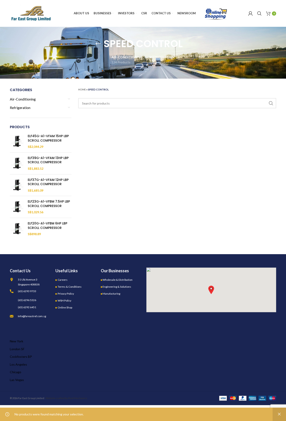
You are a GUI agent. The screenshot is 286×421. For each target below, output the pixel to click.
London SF (17, 349)
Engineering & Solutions (117, 286)
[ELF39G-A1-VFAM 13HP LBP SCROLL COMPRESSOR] (17, 163)
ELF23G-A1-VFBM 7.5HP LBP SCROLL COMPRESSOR (49, 203)
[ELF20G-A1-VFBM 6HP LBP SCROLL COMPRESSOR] (17, 228)
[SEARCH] (271, 103)
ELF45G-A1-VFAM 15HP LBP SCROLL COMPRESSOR (48, 138)
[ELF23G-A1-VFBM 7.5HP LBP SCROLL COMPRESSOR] (17, 206)
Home (82, 89)
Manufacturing (111, 293)
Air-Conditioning (23, 99)
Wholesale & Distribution (117, 279)
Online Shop (65, 307)
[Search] (259, 13)
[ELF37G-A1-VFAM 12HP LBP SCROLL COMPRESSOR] (17, 185)
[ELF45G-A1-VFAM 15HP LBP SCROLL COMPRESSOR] (17, 141)
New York (16, 341)
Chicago (15, 372)
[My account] (250, 13)
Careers (62, 279)
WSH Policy (64, 300)
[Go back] (98, 43)
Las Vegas (17, 380)
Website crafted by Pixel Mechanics (66, 398)
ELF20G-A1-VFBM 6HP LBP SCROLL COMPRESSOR (47, 225)
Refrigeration (20, 107)
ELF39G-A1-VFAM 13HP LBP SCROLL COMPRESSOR (48, 160)
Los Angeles (18, 364)
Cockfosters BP (21, 356)
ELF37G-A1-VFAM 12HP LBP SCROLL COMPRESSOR (48, 182)
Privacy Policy (66, 293)
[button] (211, 289)
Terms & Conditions (70, 286)
